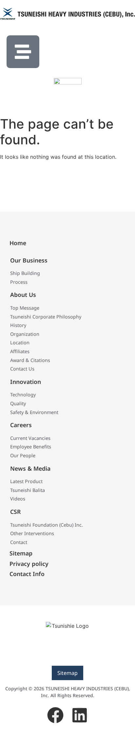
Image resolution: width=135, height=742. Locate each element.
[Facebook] (55, 715)
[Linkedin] (79, 715)
